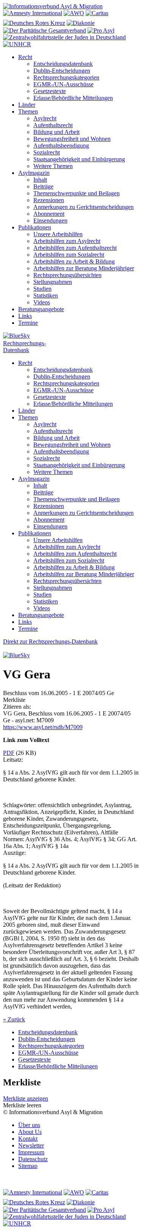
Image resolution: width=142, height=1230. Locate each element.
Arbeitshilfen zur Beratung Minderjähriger (83, 268)
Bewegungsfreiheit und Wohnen (72, 139)
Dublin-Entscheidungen (61, 70)
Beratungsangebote (41, 309)
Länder (26, 104)
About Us (30, 1132)
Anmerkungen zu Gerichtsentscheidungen (83, 207)
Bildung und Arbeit (56, 132)
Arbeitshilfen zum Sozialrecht (68, 254)
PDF (8, 753)
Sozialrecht (46, 152)
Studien (42, 288)
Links (25, 316)
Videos (41, 302)
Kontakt (27, 1138)
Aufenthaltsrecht (53, 125)
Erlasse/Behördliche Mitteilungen (73, 98)
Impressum (31, 1152)
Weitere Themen (53, 166)
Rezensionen (48, 200)
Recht (25, 57)
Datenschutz (33, 1159)
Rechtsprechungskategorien (66, 77)
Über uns (29, 1125)
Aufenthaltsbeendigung (61, 145)
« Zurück (14, 1019)
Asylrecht (44, 118)
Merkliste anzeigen (25, 1098)
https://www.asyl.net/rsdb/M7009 (43, 727)
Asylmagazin (34, 173)
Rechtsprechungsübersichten (67, 275)
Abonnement (48, 213)
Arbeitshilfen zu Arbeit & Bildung (74, 261)
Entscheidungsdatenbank (63, 64)
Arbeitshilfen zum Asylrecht (66, 241)
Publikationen (34, 227)
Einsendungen (50, 220)
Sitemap (27, 1166)
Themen (28, 111)
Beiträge (43, 186)
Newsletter (31, 1145)
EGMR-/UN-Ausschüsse (63, 84)
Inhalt (40, 179)
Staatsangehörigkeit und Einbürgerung (79, 159)
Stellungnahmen (52, 282)
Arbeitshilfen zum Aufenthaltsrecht (75, 248)
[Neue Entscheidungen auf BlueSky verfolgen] (71, 336)
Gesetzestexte (49, 91)
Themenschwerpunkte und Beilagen (76, 193)
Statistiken (45, 295)
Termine (28, 323)
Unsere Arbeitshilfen (58, 234)
